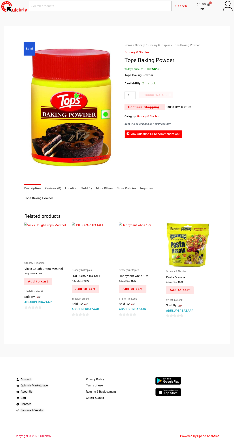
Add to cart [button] (38, 281)
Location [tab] (71, 188)
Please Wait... (154, 95)
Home (128, 45)
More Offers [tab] (104, 188)
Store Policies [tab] (126, 188)
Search (181, 6)
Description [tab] (32, 188)
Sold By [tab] (86, 188)
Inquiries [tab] (146, 188)
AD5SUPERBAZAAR (38, 302)
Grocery (140, 45)
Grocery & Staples (159, 45)
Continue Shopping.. (144, 107)
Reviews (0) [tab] (53, 188)
